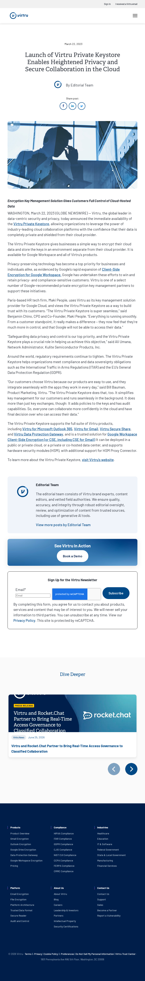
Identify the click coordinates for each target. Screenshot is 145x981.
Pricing (14, 865)
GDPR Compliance (63, 844)
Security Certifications (66, 926)
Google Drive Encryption (23, 849)
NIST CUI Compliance (65, 855)
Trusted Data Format (21, 910)
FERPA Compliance (64, 865)
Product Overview (19, 833)
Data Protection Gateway (24, 855)
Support (101, 899)
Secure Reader (18, 915)
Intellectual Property (65, 921)
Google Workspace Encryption (26, 860)
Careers (58, 904)
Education (102, 838)
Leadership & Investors (66, 910)
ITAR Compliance (63, 838)
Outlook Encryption (20, 844)
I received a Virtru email (126, 4)
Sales (100, 904)
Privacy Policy (24, 620)
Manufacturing (105, 860)
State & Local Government (111, 855)
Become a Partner (107, 910)
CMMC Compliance (63, 871)
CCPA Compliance (63, 860)
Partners (58, 915)
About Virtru (60, 893)
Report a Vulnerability (108, 915)
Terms (28, 953)
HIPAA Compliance (64, 833)
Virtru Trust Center (125, 953)
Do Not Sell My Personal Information (95, 953)
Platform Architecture (22, 904)
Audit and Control (19, 921)
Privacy (38, 953)
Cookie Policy (51, 953)
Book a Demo (72, 556)
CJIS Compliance (63, 849)
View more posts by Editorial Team (63, 525)
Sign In (107, 4)
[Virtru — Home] (19, 15)
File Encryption (18, 899)
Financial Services (107, 865)
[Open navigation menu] (135, 15)
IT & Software (104, 844)
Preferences (67, 953)
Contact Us (103, 893)
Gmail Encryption (19, 838)
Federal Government (108, 849)
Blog (56, 899)
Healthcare (103, 833)
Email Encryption (19, 893)
